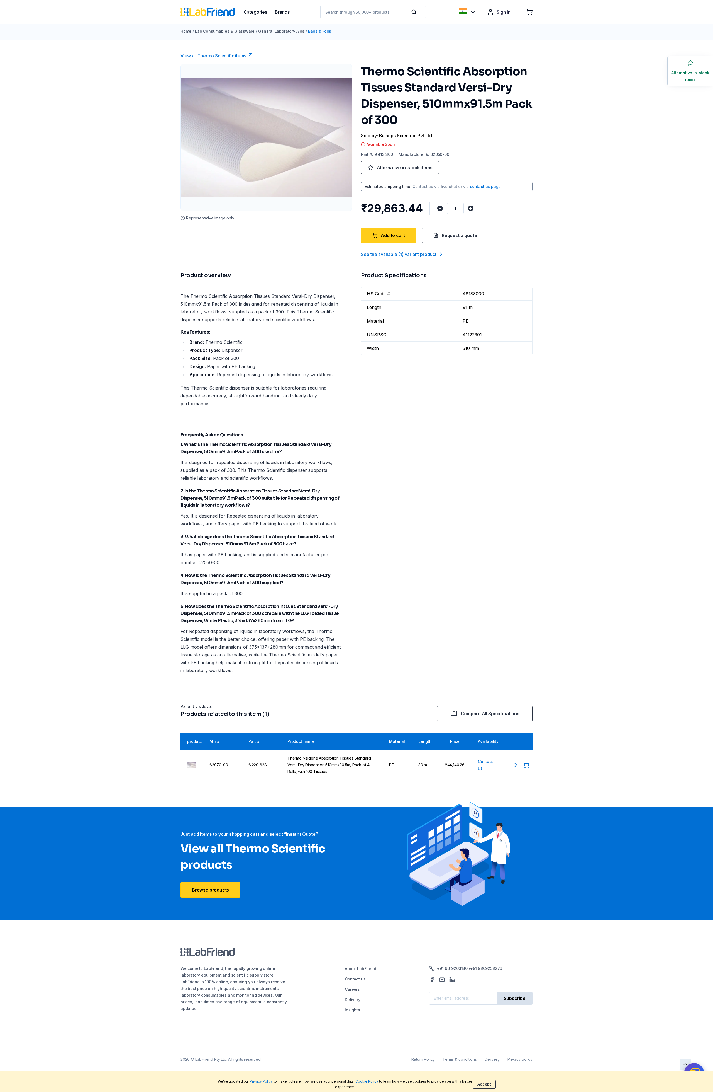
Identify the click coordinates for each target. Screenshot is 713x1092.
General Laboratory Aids (281, 31)
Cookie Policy (367, 1081)
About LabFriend (360, 968)
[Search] (414, 12)
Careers (352, 989)
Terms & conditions (460, 1059)
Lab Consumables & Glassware (225, 31)
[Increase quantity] (471, 208)
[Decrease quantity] (440, 208)
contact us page (485, 186)
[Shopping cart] (529, 12)
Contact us (355, 979)
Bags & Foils (319, 31)
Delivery (352, 999)
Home (185, 31)
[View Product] (514, 765)
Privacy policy (520, 1059)
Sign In (504, 12)
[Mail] (442, 979)
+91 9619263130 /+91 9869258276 (469, 968)
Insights (352, 1010)
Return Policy (423, 1059)
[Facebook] (432, 979)
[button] (415, 12)
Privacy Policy (261, 1081)
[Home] (212, 12)
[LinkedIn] (452, 979)
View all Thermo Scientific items (213, 56)
